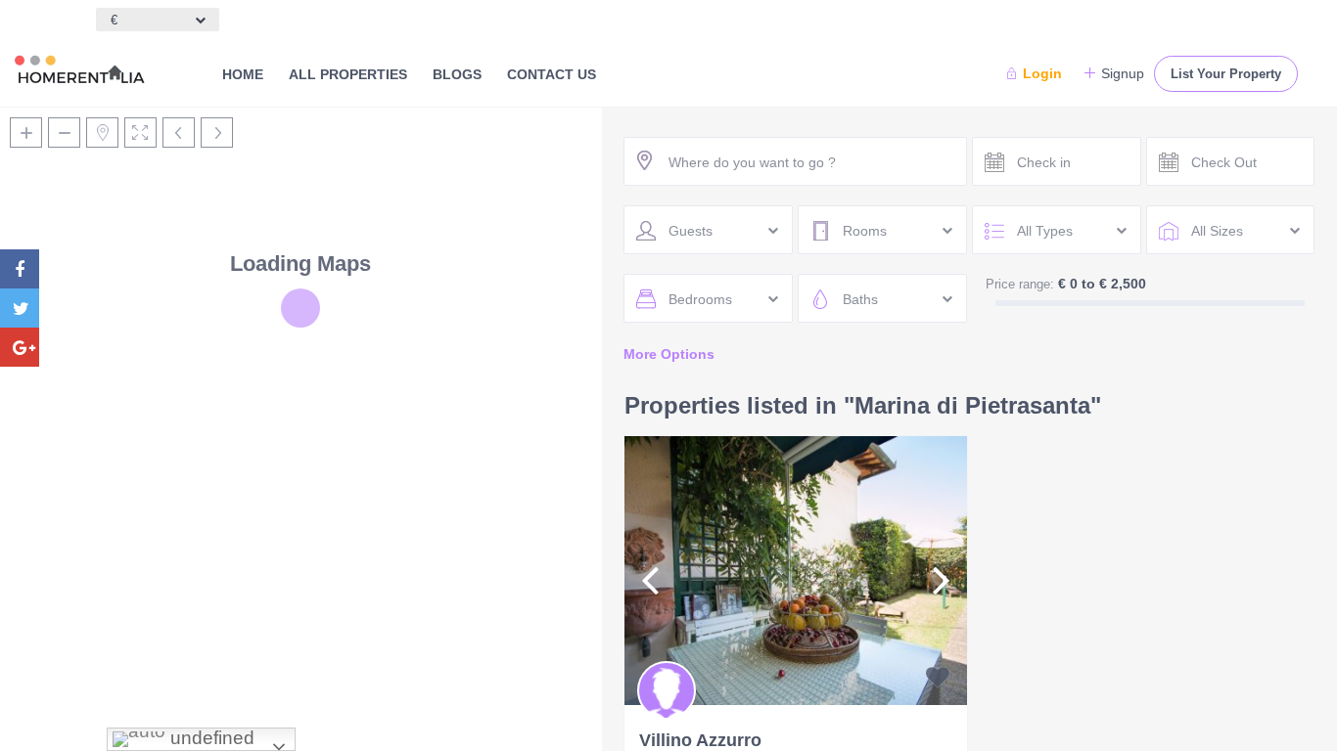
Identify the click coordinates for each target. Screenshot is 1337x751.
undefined (209, 738)
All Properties (348, 74)
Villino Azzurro (700, 740)
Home (242, 74)
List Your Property (1226, 73)
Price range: (1020, 284)
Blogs (457, 74)
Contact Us (551, 74)
